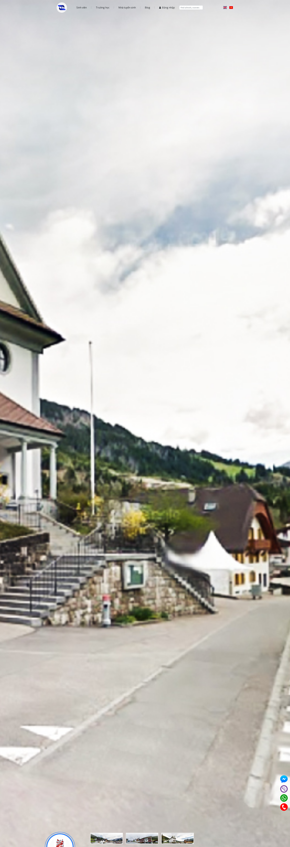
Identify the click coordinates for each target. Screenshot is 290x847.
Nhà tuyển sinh (127, 7)
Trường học (102, 7)
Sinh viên (81, 7)
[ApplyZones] (62, 7)
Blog (147, 7)
